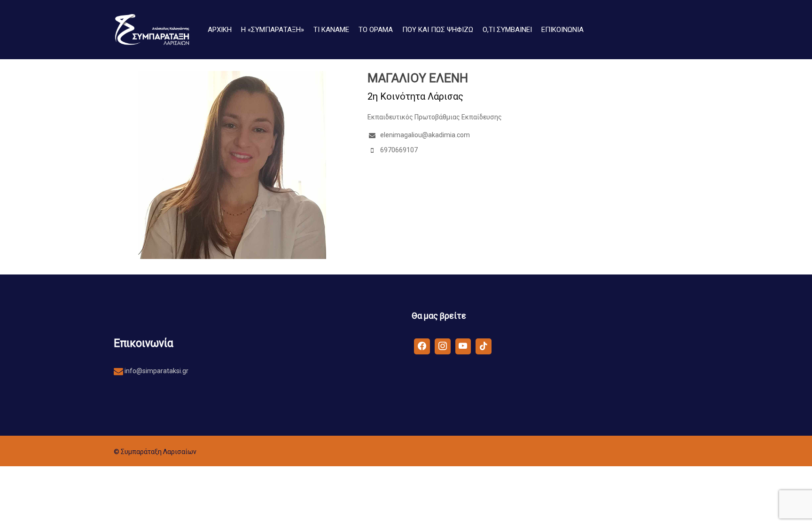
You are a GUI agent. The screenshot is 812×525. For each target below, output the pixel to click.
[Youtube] (463, 346)
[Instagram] (442, 346)
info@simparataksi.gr (155, 371)
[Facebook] (422, 346)
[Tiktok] (483, 346)
